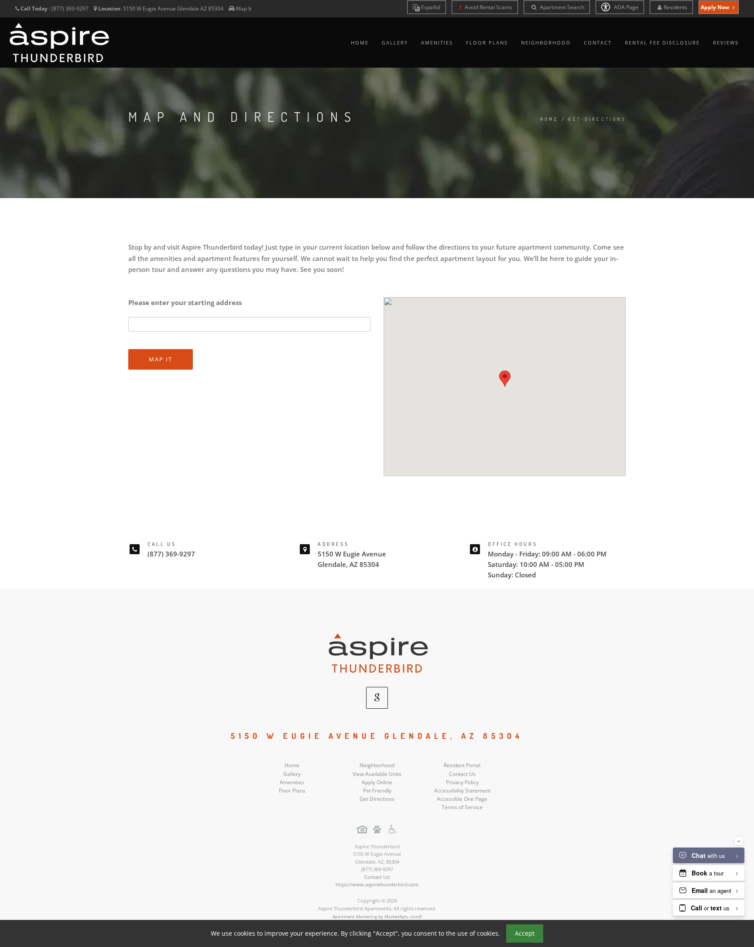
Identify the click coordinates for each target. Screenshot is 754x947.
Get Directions (377, 799)
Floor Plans (487, 42)
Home (360, 42)
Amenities (437, 42)
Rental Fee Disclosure (662, 42)
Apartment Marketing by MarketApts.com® (377, 916)
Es (430, 7)
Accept (525, 933)
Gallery (395, 42)
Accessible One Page (462, 799)
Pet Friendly (377, 790)
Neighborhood (546, 42)
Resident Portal (462, 765)
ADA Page (625, 7)
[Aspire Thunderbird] (377, 652)
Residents (675, 7)
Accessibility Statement (462, 790)
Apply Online (377, 782)
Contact (598, 42)
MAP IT (160, 359)
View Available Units (377, 774)
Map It (243, 8)
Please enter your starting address (185, 302)
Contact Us (462, 774)
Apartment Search (561, 7)
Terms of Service (462, 807)
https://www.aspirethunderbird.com (377, 884)
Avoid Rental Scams (487, 7)
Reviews (726, 42)
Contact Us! (377, 877)
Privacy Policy (462, 782)
